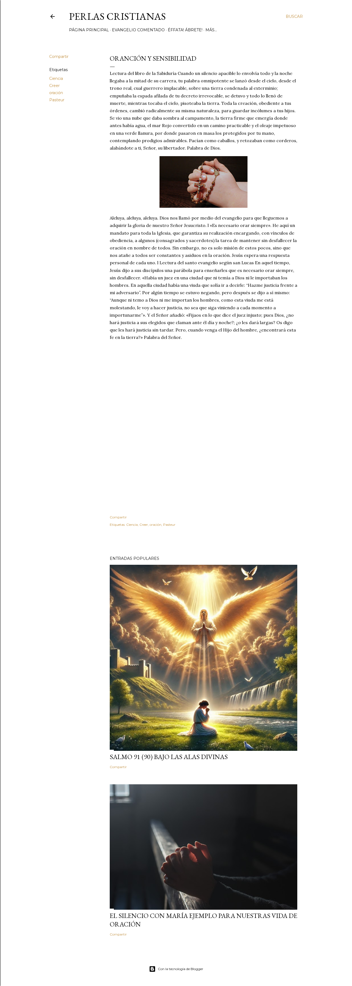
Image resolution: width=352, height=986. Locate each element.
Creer (54, 85)
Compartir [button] (58, 56)
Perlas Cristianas (117, 16)
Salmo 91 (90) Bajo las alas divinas (169, 756)
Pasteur (56, 99)
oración (56, 92)
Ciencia (56, 78)
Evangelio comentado (138, 29)
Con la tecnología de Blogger (180, 969)
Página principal (89, 29)
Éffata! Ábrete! (185, 29)
